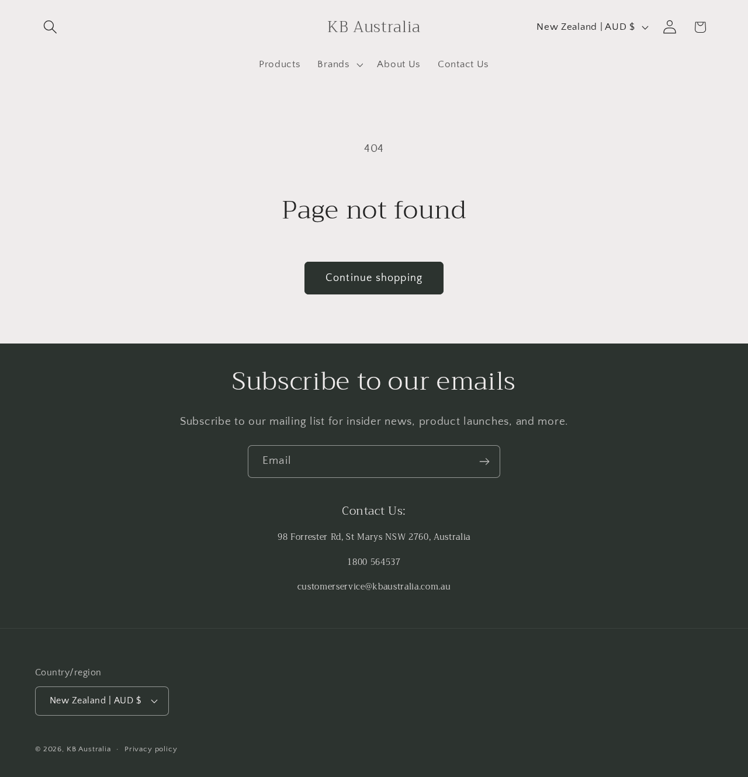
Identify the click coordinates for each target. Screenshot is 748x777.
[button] (50, 27)
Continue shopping (374, 278)
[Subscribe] (484, 461)
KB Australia (89, 749)
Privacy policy (151, 749)
